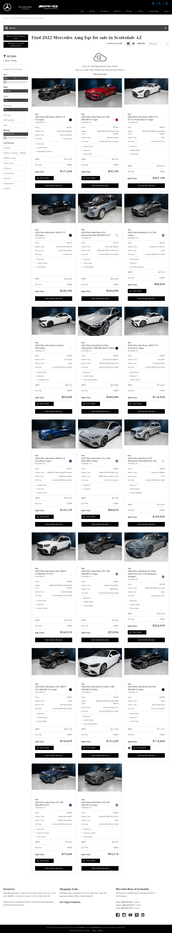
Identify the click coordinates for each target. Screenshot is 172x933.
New (82, 11)
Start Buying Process (53, 186)
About (166, 11)
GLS (5, 896)
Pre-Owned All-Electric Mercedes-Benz (16, 45)
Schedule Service (66, 893)
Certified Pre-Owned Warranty (42, 902)
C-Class (23, 893)
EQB (40, 896)
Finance (140, 11)
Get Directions (121, 896)
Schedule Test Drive (81, 893)
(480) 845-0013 (128, 905)
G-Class (40, 893)
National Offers (73, 896)
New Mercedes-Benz (11, 893)
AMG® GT (11, 896)
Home (5, 18)
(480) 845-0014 (127, 908)
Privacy (94, 930)
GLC (49, 893)
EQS (48, 896)
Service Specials (86, 896)
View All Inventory (100, 74)
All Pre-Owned (9, 902)
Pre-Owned (104, 11)
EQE (44, 896)
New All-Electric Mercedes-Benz (16, 37)
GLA (45, 893)
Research (117, 11)
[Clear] (13, 61)
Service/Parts (154, 11)
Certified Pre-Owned (22, 902)
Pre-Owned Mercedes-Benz (14, 905)
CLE (31, 896)
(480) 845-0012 (127, 902)
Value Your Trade (96, 893)
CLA (28, 893)
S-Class (19, 896)
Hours (137, 902)
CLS (36, 896)
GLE (53, 893)
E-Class (33, 893)
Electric (92, 11)
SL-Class (26, 896)
